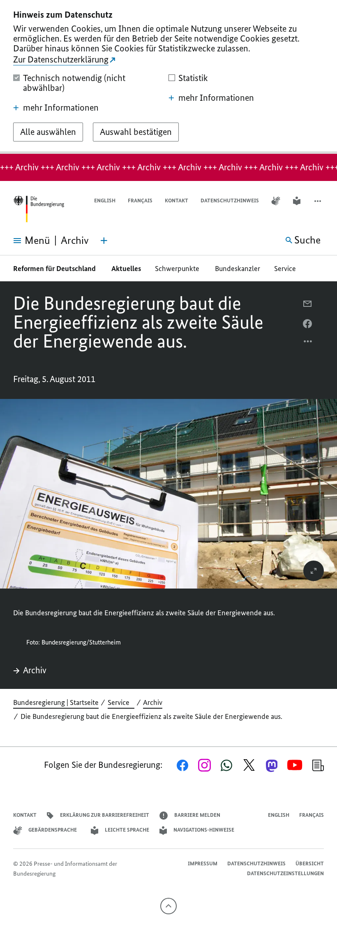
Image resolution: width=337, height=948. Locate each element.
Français (140, 200)
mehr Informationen (61, 108)
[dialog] (168, 77)
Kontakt (176, 200)
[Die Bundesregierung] (38, 209)
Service (287, 268)
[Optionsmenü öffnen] (308, 343)
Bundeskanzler (237, 268)
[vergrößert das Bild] (313, 571)
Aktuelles (126, 268)
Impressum (202, 863)
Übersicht (309, 863)
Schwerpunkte (178, 268)
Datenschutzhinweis (230, 200)
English (104, 200)
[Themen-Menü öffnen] (104, 240)
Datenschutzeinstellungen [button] (285, 873)
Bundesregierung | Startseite (56, 702)
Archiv (34, 670)
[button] (318, 201)
